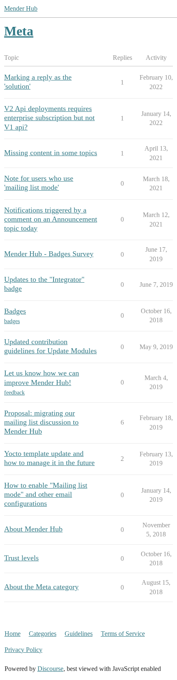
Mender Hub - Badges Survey (48, 254)
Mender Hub (20, 8)
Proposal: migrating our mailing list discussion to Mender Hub (41, 422)
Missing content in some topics (50, 153)
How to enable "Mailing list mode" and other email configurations (45, 494)
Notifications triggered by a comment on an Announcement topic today (50, 219)
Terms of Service (123, 633)
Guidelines (79, 633)
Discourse (50, 668)
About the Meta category (41, 587)
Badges (15, 311)
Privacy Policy (23, 649)
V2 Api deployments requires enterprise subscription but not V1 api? (49, 117)
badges (12, 321)
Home (13, 633)
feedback (14, 393)
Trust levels (21, 558)
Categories (42, 633)
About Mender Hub (33, 529)
